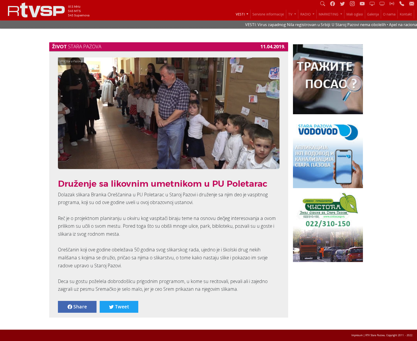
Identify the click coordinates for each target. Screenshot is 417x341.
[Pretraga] (324, 3)
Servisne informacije (268, 14)
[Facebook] (334, 3)
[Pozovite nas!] (403, 3)
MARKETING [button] (329, 14)
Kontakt (406, 14)
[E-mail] (411, 3)
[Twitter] (344, 3)
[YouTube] (364, 3)
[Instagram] (354, 3)
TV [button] (290, 14)
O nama (389, 14)
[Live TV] (374, 3)
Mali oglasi (354, 14)
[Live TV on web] (384, 3)
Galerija (373, 14)
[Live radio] (393, 3)
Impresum (357, 335)
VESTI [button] (241, 14)
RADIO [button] (306, 14)
